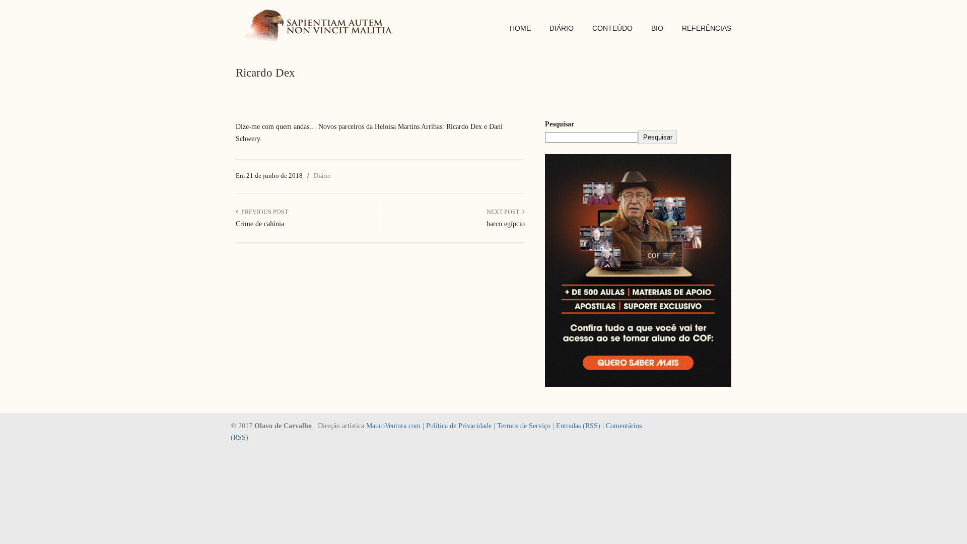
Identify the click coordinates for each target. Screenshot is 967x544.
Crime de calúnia (260, 224)
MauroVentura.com (393, 426)
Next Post (504, 212)
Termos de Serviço (523, 426)
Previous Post (263, 212)
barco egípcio (506, 224)
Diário (322, 175)
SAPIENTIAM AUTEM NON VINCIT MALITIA (321, 27)
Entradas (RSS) (578, 426)
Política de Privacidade (459, 426)
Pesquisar (559, 124)
